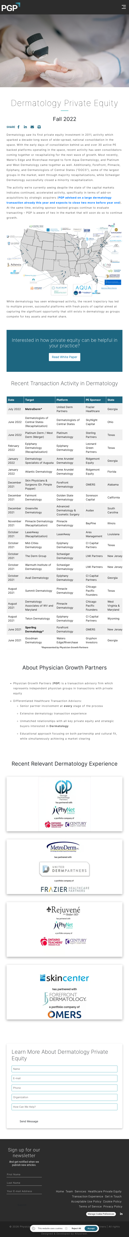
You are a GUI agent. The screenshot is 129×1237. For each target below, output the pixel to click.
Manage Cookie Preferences (101, 1214)
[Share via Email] (32, 127)
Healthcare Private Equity (105, 1191)
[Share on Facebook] (18, 127)
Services (80, 1191)
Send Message (29, 1121)
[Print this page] (39, 127)
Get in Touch (113, 1196)
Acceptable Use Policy (86, 1201)
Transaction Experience (87, 1196)
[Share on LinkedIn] (25, 127)
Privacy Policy (112, 1206)
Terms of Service (90, 1206)
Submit (21, 1205)
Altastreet (81, 1233)
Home (60, 1191)
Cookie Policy (112, 1201)
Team (69, 1191)
